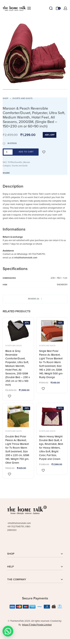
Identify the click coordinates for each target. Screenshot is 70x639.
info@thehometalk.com (25, 257)
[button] (8, 631)
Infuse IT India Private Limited (37, 624)
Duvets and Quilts (22, 98)
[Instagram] (28, 542)
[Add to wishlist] (44, 152)
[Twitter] (15, 542)
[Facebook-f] (8, 542)
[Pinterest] (35, 542)
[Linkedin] (21, 542)
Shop (5, 98)
